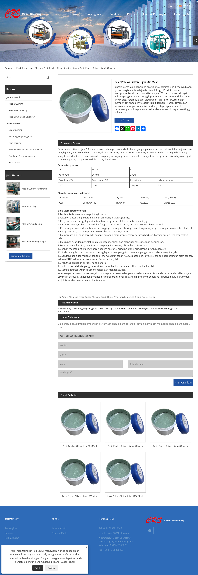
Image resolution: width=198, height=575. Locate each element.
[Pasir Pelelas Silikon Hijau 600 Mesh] (125, 421)
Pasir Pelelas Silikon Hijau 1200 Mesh (125, 496)
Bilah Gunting (15, 130)
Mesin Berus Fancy (18, 110)
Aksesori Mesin (33, 68)
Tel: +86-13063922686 (110, 528)
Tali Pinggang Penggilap (20, 136)
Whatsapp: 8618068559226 (113, 545)
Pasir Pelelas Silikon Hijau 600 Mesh (125, 446)
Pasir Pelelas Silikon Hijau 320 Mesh (80, 446)
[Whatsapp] (150, 530)
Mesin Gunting (16, 103)
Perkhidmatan (12, 537)
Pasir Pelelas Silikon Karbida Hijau (60, 68)
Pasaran (9, 533)
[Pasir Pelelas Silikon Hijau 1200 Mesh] (125, 471)
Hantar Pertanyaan (124, 120)
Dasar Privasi (68, 561)
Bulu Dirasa (14, 162)
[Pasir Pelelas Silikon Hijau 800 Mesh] (170, 421)
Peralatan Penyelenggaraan (22, 156)
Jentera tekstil (13, 97)
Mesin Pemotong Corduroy (22, 116)
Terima (51, 568)
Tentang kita (11, 528)
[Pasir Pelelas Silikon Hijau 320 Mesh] (80, 421)
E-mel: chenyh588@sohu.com (114, 533)
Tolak (37, 568)
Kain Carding (15, 143)
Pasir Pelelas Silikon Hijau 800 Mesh (170, 446)
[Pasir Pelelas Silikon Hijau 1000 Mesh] (80, 471)
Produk (19, 68)
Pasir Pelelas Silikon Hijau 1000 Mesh (80, 496)
